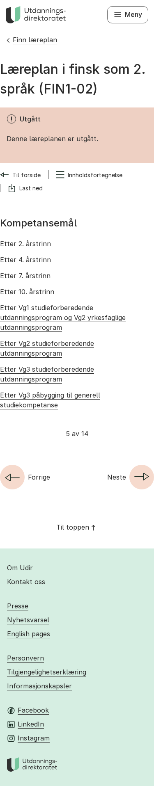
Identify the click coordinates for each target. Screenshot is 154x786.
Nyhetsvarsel (28, 620)
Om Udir (20, 568)
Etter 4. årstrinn (25, 260)
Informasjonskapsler (39, 686)
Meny (133, 14)
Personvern (25, 658)
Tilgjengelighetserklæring (46, 672)
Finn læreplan (35, 40)
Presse (17, 606)
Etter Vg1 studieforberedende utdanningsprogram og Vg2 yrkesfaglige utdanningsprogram (63, 317)
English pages (28, 634)
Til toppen (72, 527)
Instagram (34, 738)
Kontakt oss (26, 582)
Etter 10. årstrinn (27, 292)
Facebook (33, 710)
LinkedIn (31, 724)
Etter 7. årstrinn (25, 276)
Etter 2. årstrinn (25, 244)
